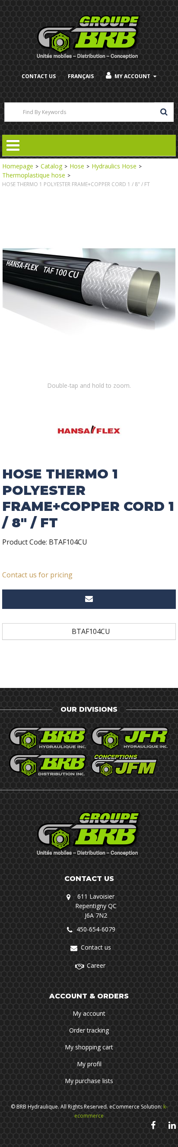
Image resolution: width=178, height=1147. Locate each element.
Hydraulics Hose (114, 166)
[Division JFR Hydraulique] (130, 738)
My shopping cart (89, 1047)
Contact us (96, 947)
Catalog (51, 166)
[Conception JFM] (130, 765)
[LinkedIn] (172, 1124)
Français (81, 76)
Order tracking (89, 1030)
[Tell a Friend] (89, 599)
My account (89, 1013)
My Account (132, 76)
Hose (77, 166)
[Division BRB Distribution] (48, 765)
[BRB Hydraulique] (89, 37)
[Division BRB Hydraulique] (48, 738)
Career (96, 965)
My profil (89, 1064)
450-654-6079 (95, 929)
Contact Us (39, 76)
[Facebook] (153, 1124)
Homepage (17, 166)
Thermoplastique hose (33, 175)
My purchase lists (89, 1081)
